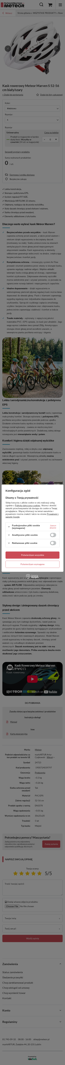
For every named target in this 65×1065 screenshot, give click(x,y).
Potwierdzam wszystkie (32, 555)
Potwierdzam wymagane (32, 564)
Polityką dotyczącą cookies (27, 505)
